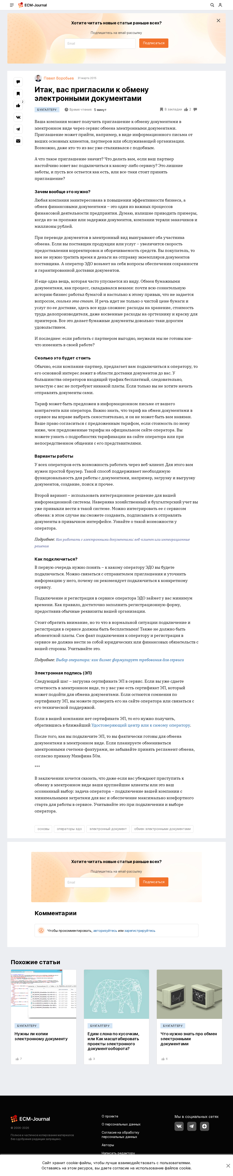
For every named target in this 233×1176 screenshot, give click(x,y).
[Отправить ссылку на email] (18, 141)
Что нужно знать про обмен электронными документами (188, 1038)
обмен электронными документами (162, 829)
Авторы (108, 1145)
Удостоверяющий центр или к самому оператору (140, 725)
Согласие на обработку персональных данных (120, 1134)
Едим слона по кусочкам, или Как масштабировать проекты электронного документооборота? (113, 1041)
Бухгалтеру (47, 109)
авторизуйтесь (105, 931)
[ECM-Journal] (30, 1118)
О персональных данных (121, 1124)
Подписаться (154, 43)
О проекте (110, 1116)
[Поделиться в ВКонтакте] (18, 117)
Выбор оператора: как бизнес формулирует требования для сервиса (120, 659)
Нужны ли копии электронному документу (41, 1036)
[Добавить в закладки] (18, 93)
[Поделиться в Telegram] (18, 129)
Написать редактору (118, 1153)
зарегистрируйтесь (139, 931)
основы (43, 829)
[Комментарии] (18, 81)
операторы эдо (69, 829)
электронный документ (108, 829)
